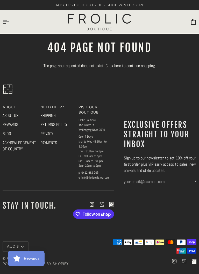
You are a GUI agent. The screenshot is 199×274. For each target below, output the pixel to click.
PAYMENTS (48, 142)
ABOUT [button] (9, 107)
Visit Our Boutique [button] (89, 110)
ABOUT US (10, 115)
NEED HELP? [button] (52, 107)
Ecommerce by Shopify (45, 263)
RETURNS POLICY (53, 124)
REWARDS (10, 124)
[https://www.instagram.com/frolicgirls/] (102, 204)
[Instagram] (92, 204)
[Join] (192, 181)
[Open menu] (10, 21)
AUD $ (13, 246)
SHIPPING (48, 115)
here (117, 65)
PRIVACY (46, 133)
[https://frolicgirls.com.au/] (111, 204)
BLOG (7, 133)
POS (6, 263)
